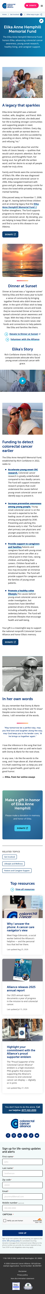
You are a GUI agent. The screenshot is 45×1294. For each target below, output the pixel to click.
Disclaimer (22, 1271)
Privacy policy (22, 1275)
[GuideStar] (28, 1286)
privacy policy (15, 1241)
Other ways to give (33, 14)
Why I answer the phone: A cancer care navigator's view (20, 927)
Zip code (6, 1180)
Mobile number (13, 1203)
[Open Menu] (42, 6)
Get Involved (14, 14)
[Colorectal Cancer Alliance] (8, 5)
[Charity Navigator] (16, 1286)
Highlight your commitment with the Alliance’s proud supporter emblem (21, 1052)
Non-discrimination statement (22, 1278)
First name (7, 1156)
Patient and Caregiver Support (17, 870)
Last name (7, 1168)
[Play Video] (22, 381)
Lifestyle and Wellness (13, 864)
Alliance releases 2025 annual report (21, 988)
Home (4, 14)
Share (41, 21)
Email (5, 1191)
